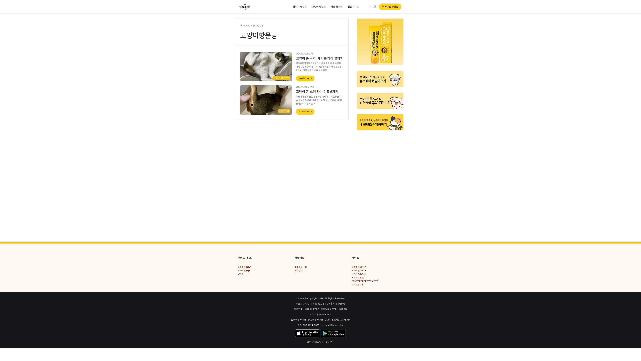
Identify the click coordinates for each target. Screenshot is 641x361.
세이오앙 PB (357, 284)
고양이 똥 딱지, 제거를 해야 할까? (319, 58)
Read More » (305, 78)
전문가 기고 (353, 6)
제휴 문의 (298, 270)
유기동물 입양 (358, 277)
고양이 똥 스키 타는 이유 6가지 (317, 92)
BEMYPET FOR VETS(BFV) (365, 281)
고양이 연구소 (319, 6)
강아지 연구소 (300, 6)
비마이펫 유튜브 (245, 267)
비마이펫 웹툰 (244, 270)
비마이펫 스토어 (359, 270)
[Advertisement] (380, 183)
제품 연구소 (337, 6)
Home (245, 25)
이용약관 (330, 342)
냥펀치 (241, 274)
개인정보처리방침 (315, 342)
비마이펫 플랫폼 (390, 6)
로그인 (372, 6)
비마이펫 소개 (300, 267)
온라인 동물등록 (359, 274)
